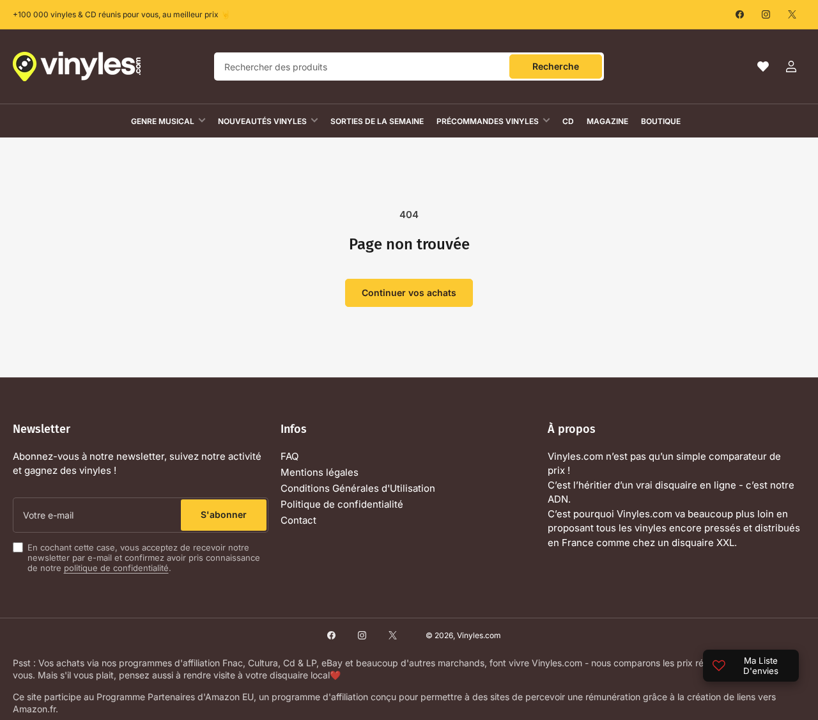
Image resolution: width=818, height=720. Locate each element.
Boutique (661, 121)
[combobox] (409, 66)
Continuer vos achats (409, 292)
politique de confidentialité (116, 568)
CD (568, 121)
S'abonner (224, 514)
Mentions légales (320, 472)
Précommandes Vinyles (487, 121)
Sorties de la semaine (377, 121)
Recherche (555, 66)
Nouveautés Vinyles (262, 121)
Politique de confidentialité (342, 504)
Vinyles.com (479, 635)
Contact (298, 520)
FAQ (289, 456)
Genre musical (162, 121)
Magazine (607, 121)
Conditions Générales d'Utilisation (358, 488)
